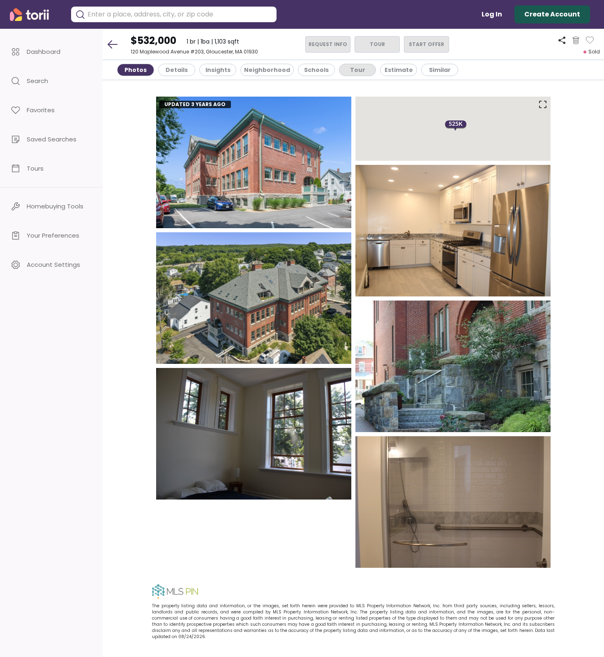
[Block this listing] (576, 40)
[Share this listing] (562, 40)
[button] (51, 51)
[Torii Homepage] (35, 14)
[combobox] (180, 14)
